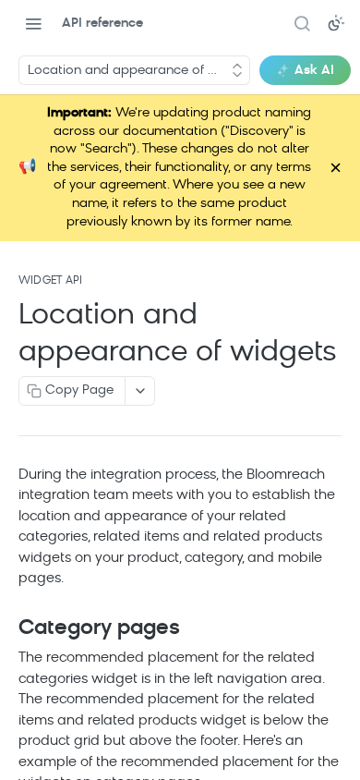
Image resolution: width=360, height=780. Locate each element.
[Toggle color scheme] (336, 23)
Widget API (50, 280)
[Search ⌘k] (302, 23)
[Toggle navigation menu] (33, 23)
